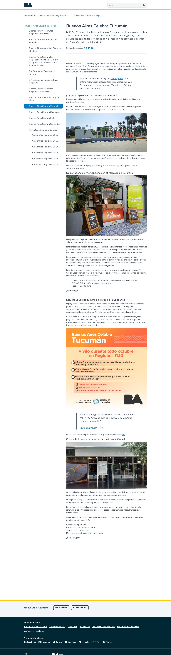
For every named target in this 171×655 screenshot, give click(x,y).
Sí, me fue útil (80, 607)
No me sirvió (61, 607)
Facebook (31, 642)
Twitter (59, 642)
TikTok (97, 642)
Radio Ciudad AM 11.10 (91, 427)
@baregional (117, 78)
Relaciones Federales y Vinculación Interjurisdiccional (55, 15)
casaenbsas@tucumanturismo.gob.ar (87, 533)
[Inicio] (28, 5)
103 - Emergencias (57, 626)
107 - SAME (72, 626)
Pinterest (110, 642)
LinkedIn (85, 642)
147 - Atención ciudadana (128, 626)
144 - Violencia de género (103, 626)
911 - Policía (85, 626)
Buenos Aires (30, 15)
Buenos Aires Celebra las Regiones (89, 15)
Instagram (45, 642)
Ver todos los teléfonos (34, 631)
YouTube (72, 642)
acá (123, 434)
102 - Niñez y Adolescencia (35, 626)
